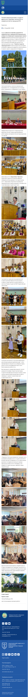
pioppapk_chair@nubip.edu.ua (9, 634)
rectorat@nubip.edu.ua (7, 671)
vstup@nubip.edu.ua (7, 687)
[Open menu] (25, 12)
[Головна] (2, 3)
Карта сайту (5, 657)
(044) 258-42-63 (6, 683)
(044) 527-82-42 (6, 669)
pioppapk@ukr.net (6, 636)
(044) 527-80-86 (6, 632)
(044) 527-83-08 (6, 685)
